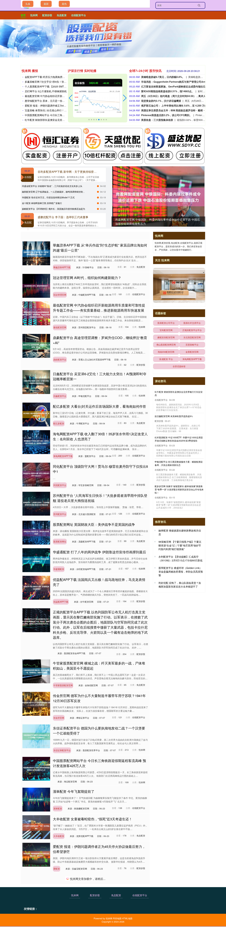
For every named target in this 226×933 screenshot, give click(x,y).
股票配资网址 (59, 541)
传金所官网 (58, 717)
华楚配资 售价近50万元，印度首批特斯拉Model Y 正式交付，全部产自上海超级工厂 (178, 491)
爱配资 (56, 868)
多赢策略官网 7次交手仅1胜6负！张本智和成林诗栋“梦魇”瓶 (57, 81)
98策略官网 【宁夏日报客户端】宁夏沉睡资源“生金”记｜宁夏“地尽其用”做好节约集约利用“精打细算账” (180, 545)
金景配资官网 (192, 351)
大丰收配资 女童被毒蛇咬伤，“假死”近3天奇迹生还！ (92, 818)
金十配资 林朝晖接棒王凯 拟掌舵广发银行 (42, 203)
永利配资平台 (59, 901)
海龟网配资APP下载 (63, 456)
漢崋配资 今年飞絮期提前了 (73, 791)
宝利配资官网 (166, 330)
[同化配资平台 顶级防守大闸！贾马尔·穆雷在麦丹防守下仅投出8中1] (36, 474)
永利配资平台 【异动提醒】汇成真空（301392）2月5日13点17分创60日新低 (180, 558)
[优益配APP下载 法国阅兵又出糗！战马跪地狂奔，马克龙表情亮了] (36, 587)
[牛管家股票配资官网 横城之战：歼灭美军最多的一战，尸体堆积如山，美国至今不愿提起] (36, 670)
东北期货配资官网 (192, 337)
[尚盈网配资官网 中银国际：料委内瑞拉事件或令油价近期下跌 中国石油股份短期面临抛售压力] (158, 197)
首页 (23, 15)
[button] (71, 98)
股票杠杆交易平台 (192, 322)
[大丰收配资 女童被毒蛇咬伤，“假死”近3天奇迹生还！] (36, 826)
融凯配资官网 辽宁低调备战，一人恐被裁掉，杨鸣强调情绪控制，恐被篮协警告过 (179, 466)
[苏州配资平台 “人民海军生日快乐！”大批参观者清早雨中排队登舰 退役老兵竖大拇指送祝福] (36, 503)
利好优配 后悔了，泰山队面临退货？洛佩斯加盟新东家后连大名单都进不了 (180, 584)
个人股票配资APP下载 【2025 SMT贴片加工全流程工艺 (55, 86)
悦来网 (34, 15)
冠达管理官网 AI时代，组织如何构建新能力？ (87, 277)
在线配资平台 (78, 15)
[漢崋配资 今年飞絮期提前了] (36, 799)
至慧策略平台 (192, 344)
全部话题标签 (179, 366)
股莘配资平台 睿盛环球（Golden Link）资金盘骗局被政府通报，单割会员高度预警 (181, 571)
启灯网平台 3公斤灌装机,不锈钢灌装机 (46, 91)
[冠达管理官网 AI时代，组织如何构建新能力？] (36, 285)
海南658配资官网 (166, 351)
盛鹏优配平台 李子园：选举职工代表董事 (63, 217)
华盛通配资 (58, 569)
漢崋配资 (57, 808)
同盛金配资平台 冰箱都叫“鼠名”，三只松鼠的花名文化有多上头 (52, 186)
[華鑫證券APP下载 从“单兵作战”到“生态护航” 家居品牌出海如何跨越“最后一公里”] (36, 252)
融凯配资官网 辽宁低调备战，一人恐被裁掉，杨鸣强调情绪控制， (53, 191)
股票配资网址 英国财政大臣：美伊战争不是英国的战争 (94, 524)
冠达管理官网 (59, 294)
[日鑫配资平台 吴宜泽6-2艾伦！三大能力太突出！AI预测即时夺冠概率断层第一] (36, 381)
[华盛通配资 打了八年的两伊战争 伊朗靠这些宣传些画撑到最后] (36, 559)
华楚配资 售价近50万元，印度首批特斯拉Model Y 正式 (48, 197)
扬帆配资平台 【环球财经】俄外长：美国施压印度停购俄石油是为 (53, 208)
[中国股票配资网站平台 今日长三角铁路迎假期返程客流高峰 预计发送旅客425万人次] (36, 768)
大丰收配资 (58, 836)
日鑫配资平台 (59, 396)
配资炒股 (47, 15)
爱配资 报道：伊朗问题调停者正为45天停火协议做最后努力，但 (60, 105)
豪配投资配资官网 (166, 337)
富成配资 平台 (166, 359)
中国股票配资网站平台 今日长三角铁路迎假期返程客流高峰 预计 (60, 115)
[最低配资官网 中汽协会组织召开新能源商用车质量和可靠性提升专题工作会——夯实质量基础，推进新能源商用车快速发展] (36, 313)
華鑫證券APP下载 (61, 267)
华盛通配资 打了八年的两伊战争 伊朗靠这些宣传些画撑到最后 (99, 551)
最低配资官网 (59, 327)
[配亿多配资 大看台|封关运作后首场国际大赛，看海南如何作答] (36, 414)
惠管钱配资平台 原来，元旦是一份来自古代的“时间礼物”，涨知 (59, 101)
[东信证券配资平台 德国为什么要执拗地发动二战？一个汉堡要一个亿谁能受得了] (36, 735)
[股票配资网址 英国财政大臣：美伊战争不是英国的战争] (36, 532)
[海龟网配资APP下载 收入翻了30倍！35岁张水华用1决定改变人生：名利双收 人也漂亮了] (36, 441)
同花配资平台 (59, 485)
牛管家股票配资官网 (63, 685)
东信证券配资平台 (62, 750)
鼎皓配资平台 (59, 359)
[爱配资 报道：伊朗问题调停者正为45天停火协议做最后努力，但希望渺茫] (36, 854)
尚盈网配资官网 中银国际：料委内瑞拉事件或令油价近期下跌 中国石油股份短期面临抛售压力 (179, 393)
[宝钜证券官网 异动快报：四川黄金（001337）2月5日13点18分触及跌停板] (36, 919)
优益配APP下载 (60, 601)
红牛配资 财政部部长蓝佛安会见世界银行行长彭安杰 (53, 120)
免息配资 (62, 15)
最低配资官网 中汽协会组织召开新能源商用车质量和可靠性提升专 (61, 96)
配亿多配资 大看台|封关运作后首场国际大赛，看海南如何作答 (99, 406)
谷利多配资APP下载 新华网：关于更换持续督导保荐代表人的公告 (78, 172)
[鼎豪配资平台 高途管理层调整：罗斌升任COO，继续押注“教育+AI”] (36, 345)
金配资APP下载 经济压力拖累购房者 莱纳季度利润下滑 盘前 (58, 77)
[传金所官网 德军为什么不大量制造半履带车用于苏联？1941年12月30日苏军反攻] (36, 703)
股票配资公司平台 (166, 322)
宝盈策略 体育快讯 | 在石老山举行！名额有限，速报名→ (55, 110)
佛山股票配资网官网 (166, 344)
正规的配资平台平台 (192, 330)
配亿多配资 (58, 423)
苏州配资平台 (59, 514)
